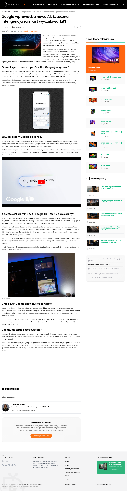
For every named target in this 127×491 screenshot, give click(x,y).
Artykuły (51, 4)
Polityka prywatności (104, 484)
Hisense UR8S (106, 110)
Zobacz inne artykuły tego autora (23, 410)
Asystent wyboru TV (91, 4)
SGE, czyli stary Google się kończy (100, 264)
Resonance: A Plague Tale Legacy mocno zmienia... (110, 228)
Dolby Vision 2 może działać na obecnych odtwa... (111, 241)
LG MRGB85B (105, 166)
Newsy (15, 12)
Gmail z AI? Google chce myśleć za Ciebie (103, 274)
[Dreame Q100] (93, 122)
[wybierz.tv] (14, 4)
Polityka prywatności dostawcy (55, 430)
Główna (7, 12)
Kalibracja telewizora (70, 4)
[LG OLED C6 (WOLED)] (93, 89)
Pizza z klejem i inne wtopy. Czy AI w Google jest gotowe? (105, 260)
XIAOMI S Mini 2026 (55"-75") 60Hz (111, 144)
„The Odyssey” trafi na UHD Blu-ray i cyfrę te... (111, 187)
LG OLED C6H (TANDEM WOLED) (112, 77)
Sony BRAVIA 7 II (106, 99)
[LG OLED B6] (93, 155)
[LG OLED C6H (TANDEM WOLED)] (93, 78)
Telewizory (37, 4)
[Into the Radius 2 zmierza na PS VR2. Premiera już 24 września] (93, 202)
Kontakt (67, 476)
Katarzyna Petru (19, 27)
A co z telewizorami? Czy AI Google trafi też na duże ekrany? (105, 269)
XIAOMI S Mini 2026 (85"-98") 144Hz (111, 133)
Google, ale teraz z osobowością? (100, 278)
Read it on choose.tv (31, 31)
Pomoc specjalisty (110, 4)
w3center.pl (38, 484)
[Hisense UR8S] (93, 111)
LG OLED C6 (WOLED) (108, 88)
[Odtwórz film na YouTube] (41, 182)
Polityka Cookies (70, 484)
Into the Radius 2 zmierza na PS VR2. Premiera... (111, 201)
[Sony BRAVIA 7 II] (93, 100)
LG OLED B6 (105, 154)
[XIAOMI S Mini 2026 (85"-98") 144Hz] (93, 133)
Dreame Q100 (106, 121)
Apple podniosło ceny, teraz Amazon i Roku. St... (111, 214)
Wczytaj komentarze (41, 436)
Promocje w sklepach (72, 472)
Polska (7, 461)
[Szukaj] (123, 4)
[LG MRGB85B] (93, 166)
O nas (67, 479)
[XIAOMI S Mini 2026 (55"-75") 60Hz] (93, 144)
